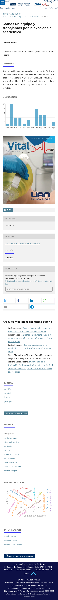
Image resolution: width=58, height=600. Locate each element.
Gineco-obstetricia (11, 442)
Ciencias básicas (10, 462)
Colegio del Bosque (15, 567)
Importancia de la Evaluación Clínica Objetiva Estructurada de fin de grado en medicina (31, 365)
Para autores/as (10, 540)
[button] (9, 300)
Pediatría (8, 446)
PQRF (49, 567)
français (7, 397)
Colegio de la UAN (35, 567)
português (8, 401)
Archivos (15, 14)
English (7, 389)
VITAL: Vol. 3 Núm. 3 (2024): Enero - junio (27, 331)
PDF (9, 210)
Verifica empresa (23, 569)
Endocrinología (10, 470)
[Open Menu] (2, 2)
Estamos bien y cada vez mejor (37, 328)
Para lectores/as (10, 536)
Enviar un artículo (16, 413)
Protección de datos (36, 564)
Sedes (26, 573)
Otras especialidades (12, 466)
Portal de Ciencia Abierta (21, 556)
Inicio (5, 14)
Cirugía (7, 450)
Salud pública (9, 458)
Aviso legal (18, 564)
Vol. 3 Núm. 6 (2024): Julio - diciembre (21, 16)
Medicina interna (11, 438)
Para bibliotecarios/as (13, 544)
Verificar (8, 569)
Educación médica (11, 454)
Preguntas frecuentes (44, 569)
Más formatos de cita (18, 289)
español (7, 393)
